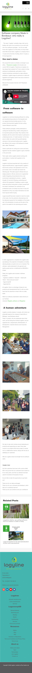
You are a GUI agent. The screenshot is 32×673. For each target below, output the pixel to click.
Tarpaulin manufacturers (15, 599)
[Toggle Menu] (27, 2)
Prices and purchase (15, 623)
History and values (14, 648)
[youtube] (29, 8)
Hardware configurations (15, 636)
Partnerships (15, 652)
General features (15, 610)
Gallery (15, 630)
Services (15, 603)
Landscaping (15, 619)
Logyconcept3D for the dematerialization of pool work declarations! (16, 542)
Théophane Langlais (12, 65)
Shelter (15, 617)
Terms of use (15, 641)
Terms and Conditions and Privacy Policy (15, 639)
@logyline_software (12, 301)
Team (15, 650)
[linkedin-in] (7, 589)
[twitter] (26, 8)
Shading (15, 615)
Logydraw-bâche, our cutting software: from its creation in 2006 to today (15, 520)
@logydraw (22, 301)
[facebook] (14, 589)
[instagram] (4, 589)
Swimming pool (15, 612)
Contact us (15, 656)
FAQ (15, 634)
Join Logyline (15, 654)
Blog (15, 632)
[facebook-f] (23, 8)
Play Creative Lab (25, 665)
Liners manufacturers (15, 601)
